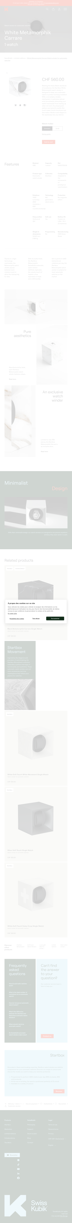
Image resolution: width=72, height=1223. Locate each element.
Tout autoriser (55, 618)
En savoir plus (12, 613)
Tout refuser (36, 618)
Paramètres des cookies (17, 618)
